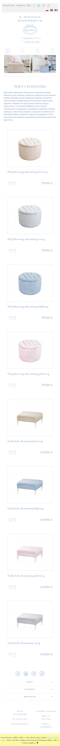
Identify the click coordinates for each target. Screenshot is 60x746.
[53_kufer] (17, 64)
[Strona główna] (30, 28)
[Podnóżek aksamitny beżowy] (30, 417)
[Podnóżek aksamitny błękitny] (30, 484)
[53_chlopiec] (43, 64)
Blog (29, 5)
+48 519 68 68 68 (31, 17)
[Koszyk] (52, 50)
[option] (17, 64)
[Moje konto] (37, 50)
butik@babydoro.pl (32, 20)
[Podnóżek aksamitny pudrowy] (30, 552)
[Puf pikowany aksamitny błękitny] (30, 282)
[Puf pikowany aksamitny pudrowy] (30, 350)
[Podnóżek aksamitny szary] (30, 619)
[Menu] (7, 50)
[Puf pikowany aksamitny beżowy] (30, 148)
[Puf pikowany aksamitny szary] (30, 215)
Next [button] (52, 64)
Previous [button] (7, 64)
